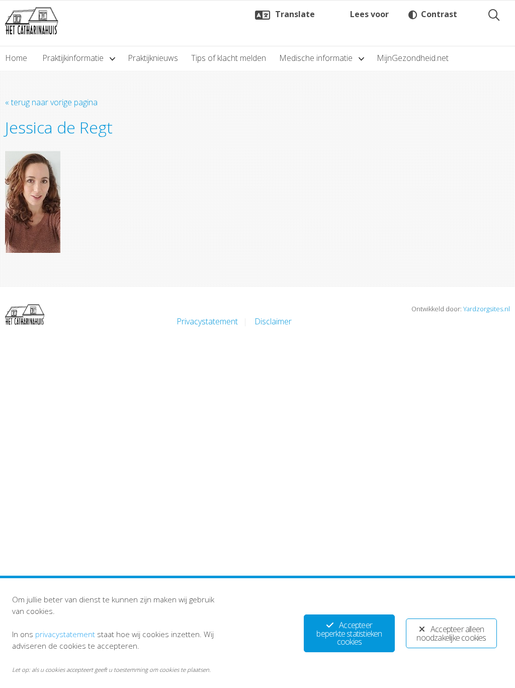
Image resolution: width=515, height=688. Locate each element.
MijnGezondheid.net (413, 57)
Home (16, 57)
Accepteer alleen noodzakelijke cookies (451, 633)
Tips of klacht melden (228, 57)
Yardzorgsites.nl (486, 308)
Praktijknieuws (153, 57)
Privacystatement (207, 321)
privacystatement (65, 634)
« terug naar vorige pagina (51, 102)
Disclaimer (273, 321)
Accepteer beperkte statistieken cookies (349, 633)
